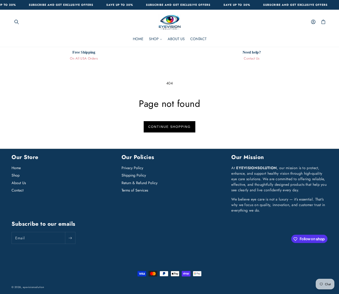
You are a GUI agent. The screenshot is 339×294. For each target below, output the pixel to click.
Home (16, 168)
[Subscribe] (70, 238)
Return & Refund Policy (140, 183)
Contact (18, 190)
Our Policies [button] (138, 157)
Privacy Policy (132, 168)
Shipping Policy (134, 175)
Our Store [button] (25, 157)
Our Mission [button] (247, 157)
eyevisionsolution (33, 287)
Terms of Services (135, 190)
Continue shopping (169, 127)
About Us (19, 183)
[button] (17, 22)
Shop (16, 175)
